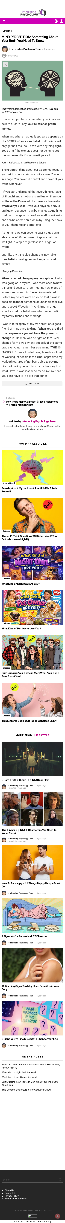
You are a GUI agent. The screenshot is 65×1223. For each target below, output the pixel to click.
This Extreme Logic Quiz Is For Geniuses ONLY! (29, 720)
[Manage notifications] (57, 1216)
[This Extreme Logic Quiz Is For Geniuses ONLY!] (32, 700)
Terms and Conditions (16, 1198)
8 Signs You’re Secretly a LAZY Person (24, 936)
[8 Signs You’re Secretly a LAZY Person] (32, 915)
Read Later (33, 384)
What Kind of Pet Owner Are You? (21, 628)
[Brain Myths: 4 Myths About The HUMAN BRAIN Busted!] (32, 467)
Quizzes (6, 531)
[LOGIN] (61, 21)
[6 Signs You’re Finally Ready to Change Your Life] (32, 1018)
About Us (9, 1190)
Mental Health (9, 483)
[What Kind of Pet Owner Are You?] (32, 607)
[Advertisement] (32, 1130)
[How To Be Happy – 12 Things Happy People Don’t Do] (32, 862)
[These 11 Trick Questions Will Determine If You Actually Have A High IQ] (32, 515)
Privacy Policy (12, 1196)
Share (5, 64)
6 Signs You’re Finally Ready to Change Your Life (30, 1039)
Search (60, 1180)
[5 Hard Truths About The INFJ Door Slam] (32, 759)
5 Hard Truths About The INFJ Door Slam (25, 780)
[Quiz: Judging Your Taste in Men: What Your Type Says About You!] (32, 652)
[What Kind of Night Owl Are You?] (32, 563)
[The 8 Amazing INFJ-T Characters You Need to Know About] (32, 809)
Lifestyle (41, 735)
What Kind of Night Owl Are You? (20, 583)
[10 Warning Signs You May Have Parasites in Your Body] (32, 965)
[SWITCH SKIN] (56, 21)
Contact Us (10, 1193)
